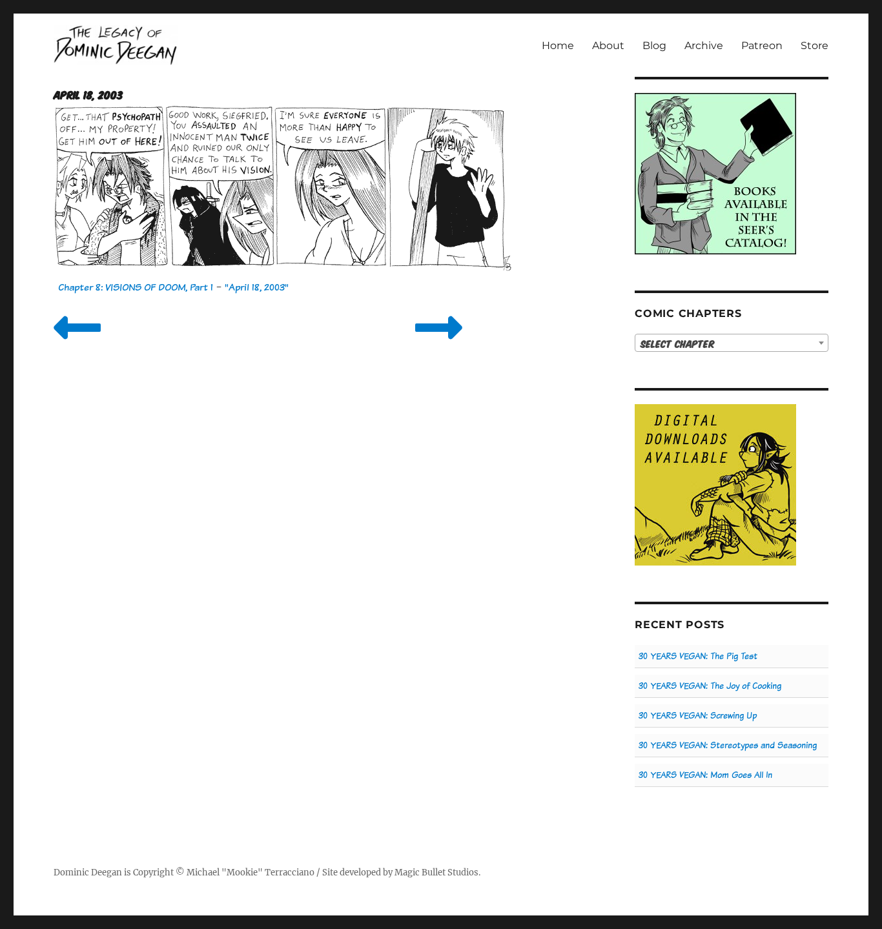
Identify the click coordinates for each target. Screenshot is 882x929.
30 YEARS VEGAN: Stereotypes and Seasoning (728, 745)
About (608, 45)
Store (814, 45)
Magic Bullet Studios (436, 872)
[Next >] (438, 343)
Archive (703, 45)
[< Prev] (77, 343)
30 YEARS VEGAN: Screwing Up (698, 716)
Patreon (762, 45)
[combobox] (731, 343)
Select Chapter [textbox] (678, 343)
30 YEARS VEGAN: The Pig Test (698, 656)
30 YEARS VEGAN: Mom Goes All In (705, 775)
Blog (654, 45)
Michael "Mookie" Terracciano (250, 872)
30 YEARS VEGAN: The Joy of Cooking (710, 686)
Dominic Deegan (88, 872)
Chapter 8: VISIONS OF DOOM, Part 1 (135, 287)
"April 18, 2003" (257, 287)
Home (558, 45)
